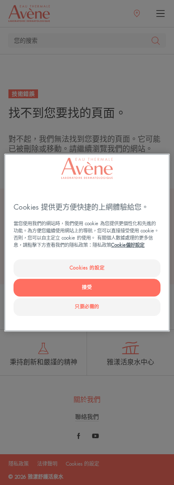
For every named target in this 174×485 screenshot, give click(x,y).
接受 (87, 287)
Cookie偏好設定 (127, 245)
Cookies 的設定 (87, 268)
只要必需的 (87, 306)
